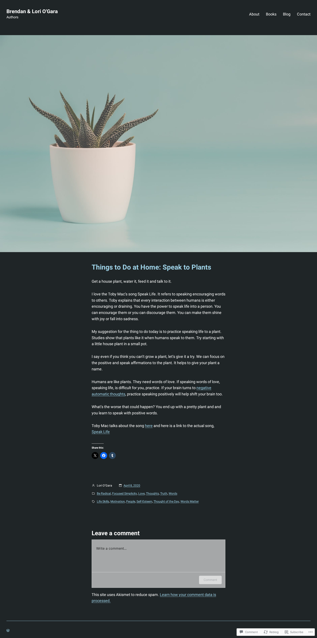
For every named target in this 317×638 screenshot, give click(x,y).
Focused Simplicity (124, 493)
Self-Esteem (144, 501)
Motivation (117, 501)
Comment (210, 580)
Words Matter (189, 501)
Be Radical (104, 493)
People (130, 501)
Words (173, 493)
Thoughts (152, 493)
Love (141, 493)
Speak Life (101, 431)
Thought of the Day (166, 501)
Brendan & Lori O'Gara (32, 11)
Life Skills (103, 501)
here (149, 425)
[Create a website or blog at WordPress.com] (7, 631)
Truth (163, 493)
